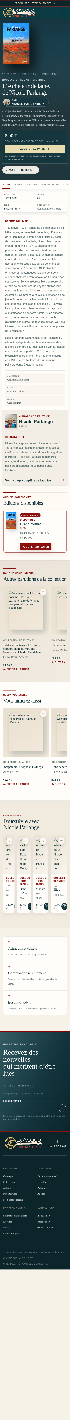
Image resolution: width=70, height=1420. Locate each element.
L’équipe (41, 1182)
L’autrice (19, 184)
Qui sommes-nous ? (47, 1176)
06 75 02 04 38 (45, 1227)
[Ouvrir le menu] (64, 12)
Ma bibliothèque (21, 170)
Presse (6, 1227)
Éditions (32, 184)
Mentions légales (51, 1252)
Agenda (41, 1193)
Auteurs (7, 1188)
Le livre (6, 184)
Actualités (42, 1188)
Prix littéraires (10, 1193)
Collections (9, 1182)
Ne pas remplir (18, 1093)
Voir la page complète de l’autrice (35, 480)
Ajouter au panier (35, 546)
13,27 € (16, 781)
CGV (30, 1258)
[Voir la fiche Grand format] (12, 531)
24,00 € (16, 667)
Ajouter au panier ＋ (35, 148)
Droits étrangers (11, 1233)
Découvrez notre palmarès (34, 3)
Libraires (7, 1221)
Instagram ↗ (43, 1215)
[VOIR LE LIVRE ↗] (26, 610)
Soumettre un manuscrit (15, 1215)
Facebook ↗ (43, 1221)
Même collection (50, 184)
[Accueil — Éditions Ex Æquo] (19, 13)
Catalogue (9, 73)
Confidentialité (14, 1258)
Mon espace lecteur (13, 1199)
